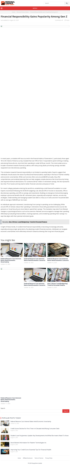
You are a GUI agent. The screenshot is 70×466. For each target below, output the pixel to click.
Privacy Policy (48, 458)
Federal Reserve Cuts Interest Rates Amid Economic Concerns (34, 259)
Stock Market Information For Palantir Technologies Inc (28, 443)
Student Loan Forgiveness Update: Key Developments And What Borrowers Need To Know (39, 436)
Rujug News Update (37, 463)
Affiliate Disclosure (28, 458)
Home (13, 12)
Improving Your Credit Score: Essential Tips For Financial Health (30, 450)
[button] (35, 8)
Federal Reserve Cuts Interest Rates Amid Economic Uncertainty (11, 260)
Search (3, 408)
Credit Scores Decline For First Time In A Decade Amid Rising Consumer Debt (34, 428)
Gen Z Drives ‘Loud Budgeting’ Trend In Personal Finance (57, 284)
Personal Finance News (23, 12)
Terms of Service (39, 458)
